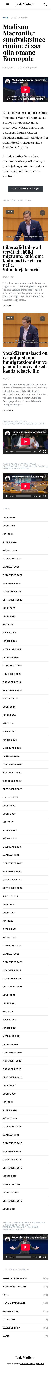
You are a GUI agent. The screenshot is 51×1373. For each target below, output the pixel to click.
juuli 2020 (9, 1085)
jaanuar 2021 (11, 1044)
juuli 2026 (9, 517)
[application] (25, 441)
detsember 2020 (13, 1052)
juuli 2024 (9, 707)
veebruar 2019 (12, 1184)
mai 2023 (8, 822)
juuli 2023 (9, 805)
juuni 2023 (9, 814)
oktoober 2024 (12, 682)
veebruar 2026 (12, 558)
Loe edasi (8, 306)
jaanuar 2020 (11, 1135)
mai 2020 (8, 1102)
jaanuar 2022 (11, 954)
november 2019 (12, 1151)
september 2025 (12, 600)
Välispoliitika (11, 1328)
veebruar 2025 (12, 649)
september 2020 (12, 1077)
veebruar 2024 (12, 748)
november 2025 (12, 583)
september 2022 (12, 888)
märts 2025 (10, 641)
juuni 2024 (9, 715)
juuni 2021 (9, 1003)
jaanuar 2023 (11, 855)
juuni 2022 (9, 912)
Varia (6, 1336)
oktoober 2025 (12, 591)
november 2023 (12, 772)
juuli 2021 (9, 995)
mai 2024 (8, 723)
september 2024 (12, 690)
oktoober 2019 (12, 1159)
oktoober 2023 (12, 781)
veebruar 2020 (12, 1126)
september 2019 (12, 1168)
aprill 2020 (10, 1110)
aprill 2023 (10, 830)
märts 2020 (10, 1118)
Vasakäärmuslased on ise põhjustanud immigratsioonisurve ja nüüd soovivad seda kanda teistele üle (25, 362)
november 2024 (12, 674)
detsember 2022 (13, 863)
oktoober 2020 (12, 1069)
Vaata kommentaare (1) (25, 189)
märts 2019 (10, 1176)
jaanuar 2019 (11, 1192)
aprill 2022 (10, 929)
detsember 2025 (13, 575)
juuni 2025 (9, 616)
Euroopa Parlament (15, 1278)
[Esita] (6, 451)
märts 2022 (10, 937)
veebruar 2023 (12, 847)
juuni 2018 (9, 1209)
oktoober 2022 (12, 879)
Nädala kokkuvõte (14, 1303)
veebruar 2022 (12, 945)
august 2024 (10, 698)
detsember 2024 (13, 665)
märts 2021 (10, 1028)
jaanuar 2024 (11, 756)
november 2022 (12, 871)
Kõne (5, 18)
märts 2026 (10, 550)
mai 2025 (8, 624)
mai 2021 (8, 1011)
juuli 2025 (9, 608)
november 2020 (12, 1061)
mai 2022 (8, 921)
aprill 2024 (10, 731)
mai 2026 (8, 534)
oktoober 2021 (12, 978)
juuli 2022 (9, 904)
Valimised (9, 1319)
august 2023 (10, 797)
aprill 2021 (9, 1019)
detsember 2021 (12, 962)
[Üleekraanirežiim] (44, 451)
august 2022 (10, 896)
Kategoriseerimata (15, 1286)
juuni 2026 (9, 525)
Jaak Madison (25, 4)
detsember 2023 (13, 764)
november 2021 (12, 970)
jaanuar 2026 (11, 567)
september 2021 (12, 986)
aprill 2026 (10, 542)
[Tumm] (40, 451)
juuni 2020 (9, 1094)
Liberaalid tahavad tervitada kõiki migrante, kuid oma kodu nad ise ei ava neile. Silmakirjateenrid (23, 258)
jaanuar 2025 (11, 657)
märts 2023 (10, 838)
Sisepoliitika (11, 1311)
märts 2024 (10, 740)
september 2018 (12, 1201)
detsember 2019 (12, 1143)
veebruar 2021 (12, 1036)
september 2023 (12, 789)
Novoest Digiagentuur (32, 1363)
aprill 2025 (10, 632)
